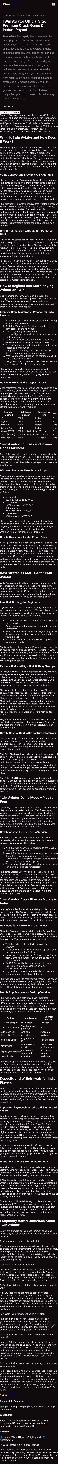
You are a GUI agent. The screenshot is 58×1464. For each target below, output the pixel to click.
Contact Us (29, 1426)
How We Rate (38, 1423)
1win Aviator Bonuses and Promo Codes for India (28, 119)
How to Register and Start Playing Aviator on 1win (28, 116)
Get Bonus (8, 106)
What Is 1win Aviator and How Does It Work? (23, 115)
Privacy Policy (17, 1420)
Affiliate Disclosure (21, 1423)
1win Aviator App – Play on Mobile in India (36, 126)
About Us (5, 1420)
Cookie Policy (32, 1420)
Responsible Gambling (39, 1406)
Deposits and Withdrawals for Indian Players (23, 128)
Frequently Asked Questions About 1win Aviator (25, 131)
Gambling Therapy (15, 1406)
